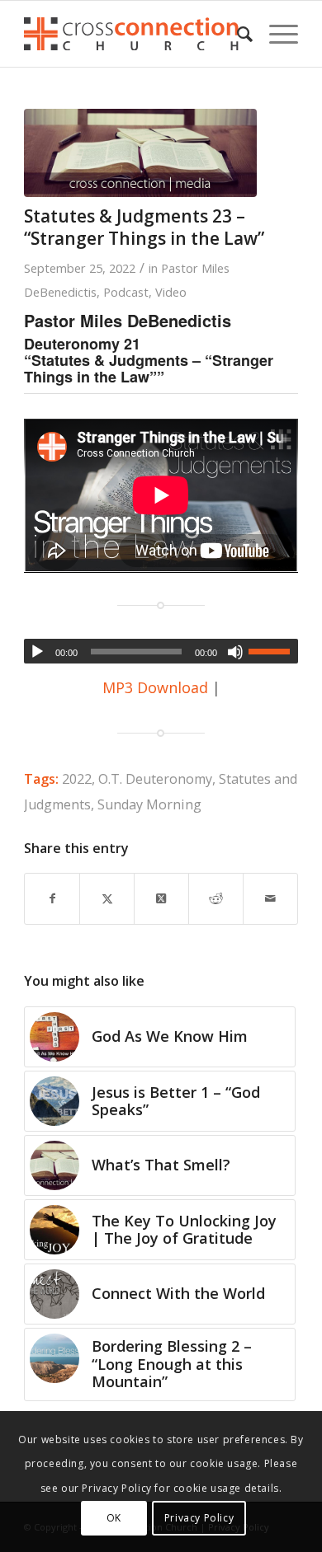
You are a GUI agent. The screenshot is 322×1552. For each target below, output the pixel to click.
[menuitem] (236, 34)
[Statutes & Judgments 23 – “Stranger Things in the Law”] (140, 153)
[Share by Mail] (270, 899)
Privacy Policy (199, 1518)
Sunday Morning (149, 804)
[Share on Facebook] (52, 899)
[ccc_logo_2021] (133, 34)
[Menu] (275, 34)
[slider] (273, 651)
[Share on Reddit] (216, 899)
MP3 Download (155, 687)
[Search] (236, 34)
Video (171, 292)
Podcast (126, 292)
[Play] (37, 652)
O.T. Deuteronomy (155, 779)
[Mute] (235, 652)
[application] (161, 651)
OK (114, 1518)
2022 (77, 779)
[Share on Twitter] (107, 899)
